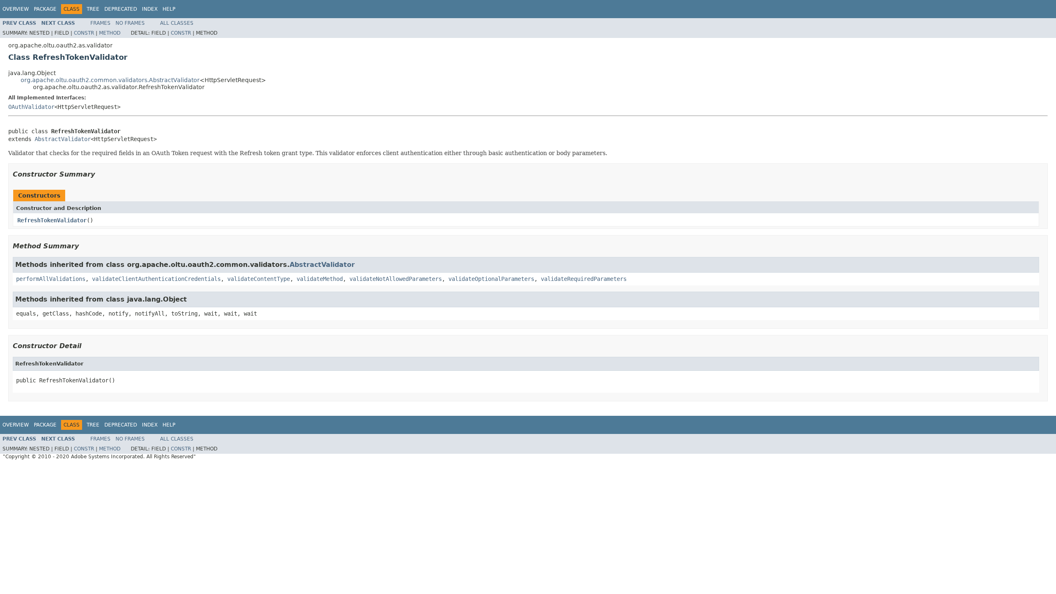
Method (109, 33)
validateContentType (258, 279)
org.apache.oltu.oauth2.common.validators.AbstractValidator (110, 80)
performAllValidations (50, 279)
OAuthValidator (31, 107)
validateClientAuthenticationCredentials (156, 279)
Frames (100, 23)
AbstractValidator (63, 139)
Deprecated (120, 9)
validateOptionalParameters (491, 279)
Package (45, 9)
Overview (15, 9)
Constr (84, 33)
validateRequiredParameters (584, 279)
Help (169, 9)
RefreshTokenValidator (52, 220)
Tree (93, 9)
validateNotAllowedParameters (395, 279)
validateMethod (320, 279)
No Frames (130, 23)
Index (150, 9)
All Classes (176, 23)
